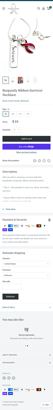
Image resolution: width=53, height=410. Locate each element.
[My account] (43, 8)
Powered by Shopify (10, 405)
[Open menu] (3, 8)
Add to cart (26, 139)
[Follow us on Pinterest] (13, 378)
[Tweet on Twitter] (44, 160)
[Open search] (38, 8)
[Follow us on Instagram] (9, 378)
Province (6, 270)
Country (6, 258)
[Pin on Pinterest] (39, 160)
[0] (48, 8)
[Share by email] (49, 160)
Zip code (6, 281)
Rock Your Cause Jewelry (15, 101)
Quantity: (6, 130)
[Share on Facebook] (34, 160)
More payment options (26, 152)
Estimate (10, 296)
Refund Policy (8, 307)
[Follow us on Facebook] (4, 378)
